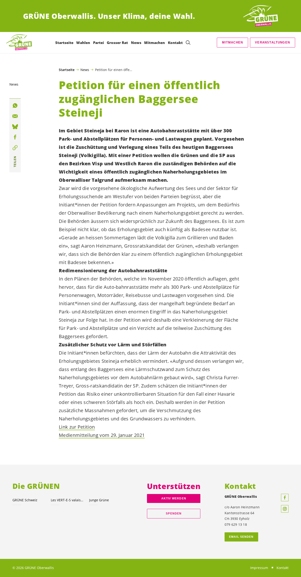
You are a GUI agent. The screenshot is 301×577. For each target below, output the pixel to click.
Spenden (174, 513)
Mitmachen (232, 42)
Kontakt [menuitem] (175, 42)
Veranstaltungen (272, 42)
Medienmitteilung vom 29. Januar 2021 (102, 435)
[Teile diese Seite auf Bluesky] (15, 126)
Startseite (67, 69)
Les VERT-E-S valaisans (67, 500)
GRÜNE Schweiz (24, 500)
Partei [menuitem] (98, 42)
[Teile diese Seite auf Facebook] (15, 137)
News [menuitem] (136, 42)
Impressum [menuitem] (259, 567)
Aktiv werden (173, 498)
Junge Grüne (99, 500)
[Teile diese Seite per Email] (15, 116)
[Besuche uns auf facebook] (285, 497)
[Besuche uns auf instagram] (285, 509)
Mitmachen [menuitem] (154, 42)
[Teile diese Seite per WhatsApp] (15, 106)
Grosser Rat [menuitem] (117, 42)
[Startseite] (260, 16)
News (84, 69)
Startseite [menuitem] (64, 42)
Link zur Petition (77, 427)
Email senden (241, 536)
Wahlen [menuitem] (83, 42)
